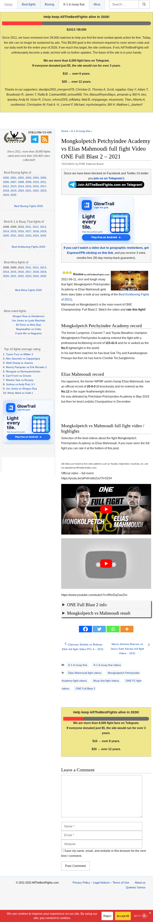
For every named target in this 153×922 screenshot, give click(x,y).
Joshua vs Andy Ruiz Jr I (20, 384)
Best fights (29, 4)
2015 (28, 186)
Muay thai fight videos (106, 680)
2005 (43, 177)
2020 (21, 190)
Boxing (49, 4)
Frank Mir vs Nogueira (28, 333)
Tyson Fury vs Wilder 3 (19, 354)
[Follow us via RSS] (45, 142)
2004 (36, 177)
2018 (6, 190)
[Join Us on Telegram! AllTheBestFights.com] (106, 187)
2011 (43, 181)
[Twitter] (99, 629)
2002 (21, 177)
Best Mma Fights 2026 (28, 290)
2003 (28, 177)
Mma (97, 4)
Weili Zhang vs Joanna (19, 362)
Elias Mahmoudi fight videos (84, 672)
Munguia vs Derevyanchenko (23, 371)
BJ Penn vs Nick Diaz (28, 324)
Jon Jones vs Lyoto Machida (28, 320)
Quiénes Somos (136, 887)
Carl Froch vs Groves (18, 375)
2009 (28, 181)
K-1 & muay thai (74, 4)
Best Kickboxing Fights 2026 (28, 246)
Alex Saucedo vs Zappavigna (23, 358)
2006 (6, 181)
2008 (21, 181)
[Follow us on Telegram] (35, 142)
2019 (13, 190)
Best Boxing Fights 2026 (28, 206)
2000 (6, 177)
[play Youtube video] (106, 509)
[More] (126, 629)
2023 (43, 190)
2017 (43, 186)
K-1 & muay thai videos (107, 665)
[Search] (144, 4)
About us (140, 882)
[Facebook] (85, 629)
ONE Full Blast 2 (85, 688)
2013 (13, 186)
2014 (21, 186)
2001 (13, 177)
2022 (36, 190)
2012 (6, 186)
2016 (36, 186)
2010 (36, 181)
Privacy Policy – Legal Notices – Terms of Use (101, 882)
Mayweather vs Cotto (28, 329)
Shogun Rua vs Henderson (28, 316)
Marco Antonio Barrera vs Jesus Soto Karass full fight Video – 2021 (127, 649)
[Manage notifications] (144, 916)
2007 (13, 181)
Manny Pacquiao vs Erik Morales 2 (26, 367)
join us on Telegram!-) (109, 178)
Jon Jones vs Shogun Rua (21, 388)
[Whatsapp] (113, 629)
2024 (6, 194)
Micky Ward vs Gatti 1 (20, 392)
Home (8, 4)
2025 (13, 194)
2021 (28, 190)
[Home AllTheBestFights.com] (15, 142)
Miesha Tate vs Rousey (19, 380)
